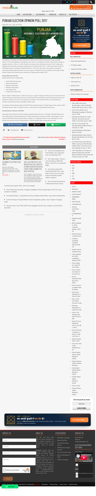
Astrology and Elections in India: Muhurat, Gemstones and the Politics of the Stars (81, 119)
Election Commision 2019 (75, 209)
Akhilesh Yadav (76, 191)
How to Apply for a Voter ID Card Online (76, 265)
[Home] (10, 8)
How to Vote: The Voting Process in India (77, 301)
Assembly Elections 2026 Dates (81, 130)
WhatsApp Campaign (63, 437)
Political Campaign (62, 459)
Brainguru (37, 484)
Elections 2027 (75, 85)
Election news (40, 14)
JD (73, 176)
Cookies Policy (73, 484)
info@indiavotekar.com (47, 469)
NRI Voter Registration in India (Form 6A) (76, 308)
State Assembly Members (78, 61)
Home (18, 14)
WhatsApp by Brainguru (10, 489)
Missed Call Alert (62, 440)
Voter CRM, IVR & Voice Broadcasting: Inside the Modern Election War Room (81, 105)
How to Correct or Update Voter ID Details (76, 287)
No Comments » (28, 130)
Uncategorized (14, 130)
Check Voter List (75, 81)
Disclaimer (46, 471)
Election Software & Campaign (80, 94)
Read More (5, 175)
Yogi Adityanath (76, 204)
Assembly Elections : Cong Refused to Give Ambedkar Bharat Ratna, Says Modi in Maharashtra (36, 195)
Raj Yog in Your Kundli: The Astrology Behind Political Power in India (82, 125)
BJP (73, 168)
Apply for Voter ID (76, 77)
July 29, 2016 (17, 25)
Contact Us (62, 14)
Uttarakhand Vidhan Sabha (79, 69)
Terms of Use (76, 385)
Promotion (52, 14)
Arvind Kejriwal (76, 194)
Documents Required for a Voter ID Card (76, 294)
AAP (73, 178)
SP (73, 171)
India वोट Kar (6, 25)
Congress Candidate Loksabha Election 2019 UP (76, 243)
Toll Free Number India (64, 452)
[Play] (77, 465)
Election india (27, 14)
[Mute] (77, 474)
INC (73, 165)
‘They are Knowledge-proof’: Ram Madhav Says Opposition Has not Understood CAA (55, 153)
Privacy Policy (54, 484)
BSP (73, 173)
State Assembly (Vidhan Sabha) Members (76, 363)
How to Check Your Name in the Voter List (76, 272)
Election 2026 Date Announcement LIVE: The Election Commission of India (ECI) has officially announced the (11, 170)
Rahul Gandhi (76, 201)
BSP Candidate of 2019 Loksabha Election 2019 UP (76, 227)
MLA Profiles (73, 14)
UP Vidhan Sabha (76, 65)
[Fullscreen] (77, 476)
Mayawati (75, 189)
